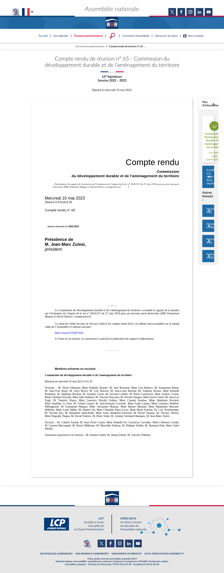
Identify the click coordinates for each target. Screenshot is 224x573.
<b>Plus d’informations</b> (208, 104)
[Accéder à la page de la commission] (208, 139)
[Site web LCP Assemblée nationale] (76, 524)
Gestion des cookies (158, 561)
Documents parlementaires (89, 46)
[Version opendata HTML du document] (208, 226)
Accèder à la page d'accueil (112, 21)
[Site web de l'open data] (147, 524)
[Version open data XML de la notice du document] (208, 241)
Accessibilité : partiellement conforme (93, 561)
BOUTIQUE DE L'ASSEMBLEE (55, 554)
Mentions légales (64, 561)
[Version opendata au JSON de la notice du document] (208, 256)
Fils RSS (143, 561)
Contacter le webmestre (125, 561)
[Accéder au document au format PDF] (208, 211)
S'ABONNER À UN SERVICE (125, 554)
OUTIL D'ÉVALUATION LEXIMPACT (163, 554)
